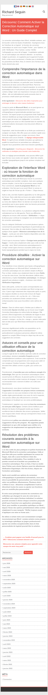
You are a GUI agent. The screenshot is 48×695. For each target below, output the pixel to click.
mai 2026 (6, 567)
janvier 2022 (7, 668)
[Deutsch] (24, 6)
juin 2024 (6, 620)
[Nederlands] (33, 6)
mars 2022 (7, 660)
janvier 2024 (7, 636)
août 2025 (7, 587)
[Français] (15, 6)
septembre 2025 (9, 583)
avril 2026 (6, 571)
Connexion (7, 679)
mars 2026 (7, 575)
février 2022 (7, 664)
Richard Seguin (13, 12)
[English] (18, 6)
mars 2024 (7, 628)
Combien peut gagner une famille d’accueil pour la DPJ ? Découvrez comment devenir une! (23, 538)
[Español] (21, 6)
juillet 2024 (7, 616)
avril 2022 (6, 656)
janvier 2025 (7, 600)
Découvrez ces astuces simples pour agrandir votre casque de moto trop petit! (22, 545)
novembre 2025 (9, 579)
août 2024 (7, 612)
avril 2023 (6, 644)
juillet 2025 (7, 592)
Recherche (28, 552)
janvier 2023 (7, 652)
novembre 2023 (9, 640)
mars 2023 (7, 648)
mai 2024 (6, 624)
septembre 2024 (9, 608)
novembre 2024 (9, 604)
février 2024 (7, 632)
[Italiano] (27, 6)
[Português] (30, 6)
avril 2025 (6, 596)
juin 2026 (6, 563)
